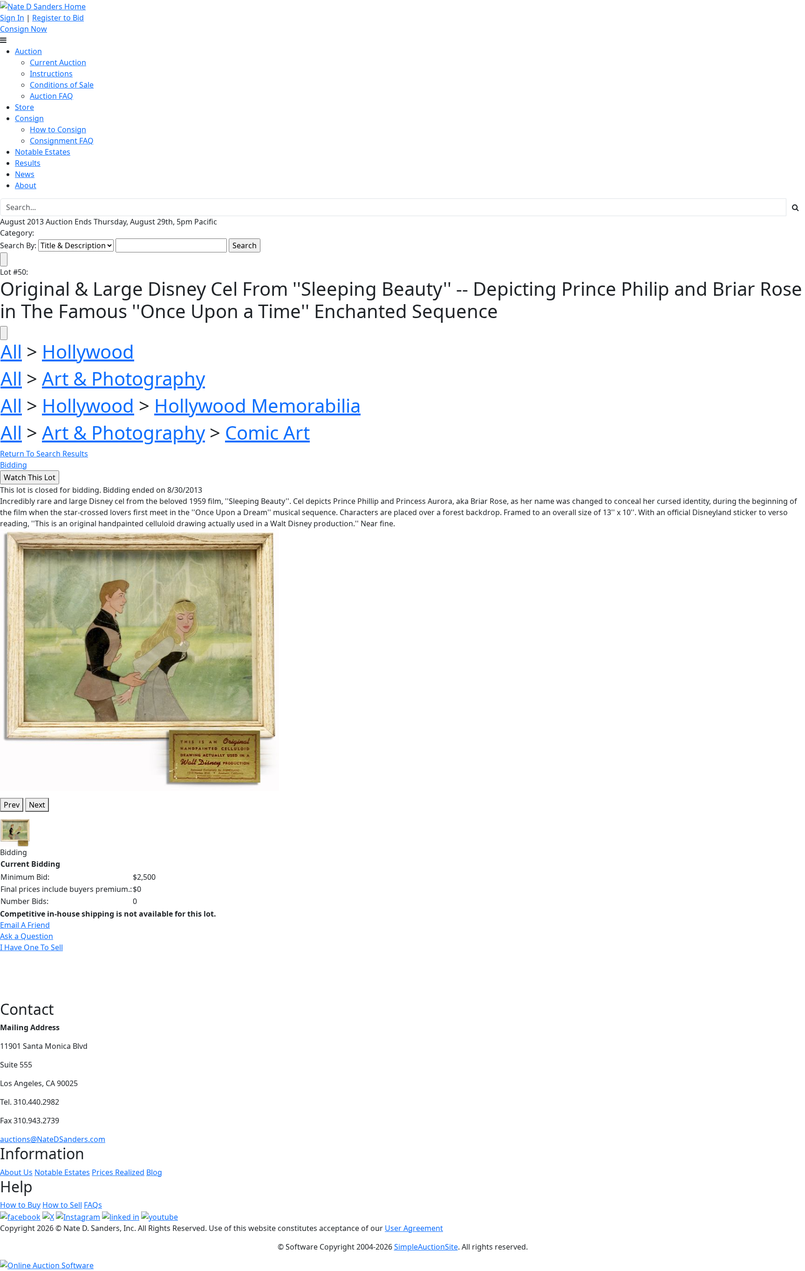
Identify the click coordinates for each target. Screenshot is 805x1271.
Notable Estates (42, 152)
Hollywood (88, 351)
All (11, 351)
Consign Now (23, 29)
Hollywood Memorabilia (257, 405)
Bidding (13, 465)
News (24, 174)
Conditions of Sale (62, 85)
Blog (154, 1172)
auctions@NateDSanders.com (52, 1139)
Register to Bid (58, 18)
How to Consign (58, 129)
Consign (29, 118)
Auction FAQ (51, 96)
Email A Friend (25, 925)
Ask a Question (26, 936)
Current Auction (58, 62)
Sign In (12, 18)
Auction (28, 51)
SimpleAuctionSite (426, 1247)
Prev (12, 805)
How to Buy (20, 1205)
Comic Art (267, 432)
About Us (16, 1172)
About (25, 185)
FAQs (93, 1205)
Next (37, 805)
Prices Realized (118, 1172)
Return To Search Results (44, 454)
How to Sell (62, 1205)
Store (24, 107)
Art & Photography (123, 378)
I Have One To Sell (31, 947)
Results (28, 163)
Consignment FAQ (62, 141)
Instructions (51, 73)
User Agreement (414, 1228)
